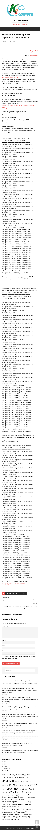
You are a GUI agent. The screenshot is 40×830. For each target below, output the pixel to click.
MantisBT (18, 781)
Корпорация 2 (25, 802)
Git (16, 777)
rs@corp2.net (33, 55)
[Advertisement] (21, 47)
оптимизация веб (10, 819)
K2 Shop (4, 766)
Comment (5, 626)
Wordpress (18, 792)
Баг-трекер (14, 795)
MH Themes (31, 828)
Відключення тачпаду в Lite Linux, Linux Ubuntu (16, 738)
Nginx (5, 785)
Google (23, 777)
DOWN (37, 827)
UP (37, 822)
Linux (8, 781)
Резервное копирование (10, 807)
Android (12, 774)
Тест (24, 593)
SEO (33, 785)
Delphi (29, 775)
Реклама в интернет (13, 809)
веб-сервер (24, 817)
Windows (6, 792)
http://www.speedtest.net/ (10, 77)
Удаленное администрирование (12, 814)
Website (4, 651)
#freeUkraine (6, 768)
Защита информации (10, 797)
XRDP (28, 792)
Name (4, 640)
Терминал (21, 812)
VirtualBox (24, 789)
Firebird (10, 777)
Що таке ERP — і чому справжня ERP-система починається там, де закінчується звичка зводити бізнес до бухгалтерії (20, 700)
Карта (17, 799)
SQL (4, 789)
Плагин (6, 804)
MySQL (27, 781)
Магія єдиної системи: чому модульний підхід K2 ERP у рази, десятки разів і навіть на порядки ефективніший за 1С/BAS (20, 716)
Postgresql (24, 785)
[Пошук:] (20, 670)
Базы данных (23, 795)
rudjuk (13, 41)
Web (31, 789)
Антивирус (5, 795)
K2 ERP (4, 764)
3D (4, 775)
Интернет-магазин (8, 799)
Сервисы (29, 809)
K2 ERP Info (5, 762)
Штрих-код (7, 817)
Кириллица (24, 799)
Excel (4, 777)
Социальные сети (9, 812)
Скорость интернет (13, 593)
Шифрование (27, 814)
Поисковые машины (21, 804)
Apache (22, 774)
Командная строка (10, 802)
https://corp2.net (20, 584)
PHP (13, 784)
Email (3, 645)
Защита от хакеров (27, 797)
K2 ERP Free (5, 770)
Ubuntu (13, 788)
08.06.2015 (6, 41)
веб (15, 817)
